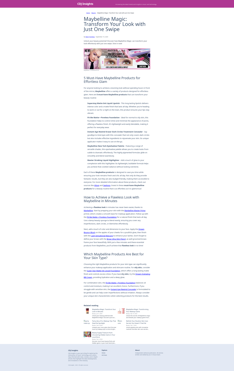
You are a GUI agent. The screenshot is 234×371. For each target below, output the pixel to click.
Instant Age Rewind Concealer (123, 289)
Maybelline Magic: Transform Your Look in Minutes (104, 310)
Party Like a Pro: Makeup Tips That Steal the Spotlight (104, 322)
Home (88, 13)
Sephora (106, 185)
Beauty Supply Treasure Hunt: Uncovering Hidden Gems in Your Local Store (103, 335)
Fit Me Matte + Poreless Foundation (102, 217)
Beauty (93, 13)
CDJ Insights (85, 4)
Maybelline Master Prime (134, 210)
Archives (104, 355)
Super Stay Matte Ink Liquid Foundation (103, 270)
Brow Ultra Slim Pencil (116, 239)
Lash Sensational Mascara (102, 235)
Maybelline (88, 210)
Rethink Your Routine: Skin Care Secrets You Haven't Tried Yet (137, 322)
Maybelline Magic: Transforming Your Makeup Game (137, 310)
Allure (96, 185)
